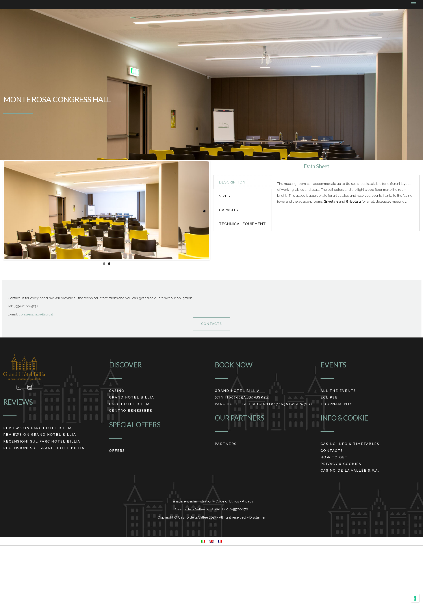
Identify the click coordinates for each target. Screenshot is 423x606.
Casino (117, 391)
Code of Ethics (227, 501)
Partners (226, 444)
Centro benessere (130, 411)
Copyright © (168, 517)
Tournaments (337, 404)
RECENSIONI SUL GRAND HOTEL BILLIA (43, 448)
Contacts (211, 324)
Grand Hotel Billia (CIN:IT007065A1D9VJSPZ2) (242, 394)
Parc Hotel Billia (129, 404)
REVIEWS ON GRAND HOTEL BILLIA (39, 435)
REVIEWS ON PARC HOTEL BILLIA (37, 428)
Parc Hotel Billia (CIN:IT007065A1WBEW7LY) (264, 404)
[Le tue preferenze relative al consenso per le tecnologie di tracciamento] (415, 598)
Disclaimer (257, 517)
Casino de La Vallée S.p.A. (350, 471)
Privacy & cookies (341, 464)
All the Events (338, 391)
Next (215, 210)
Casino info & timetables (350, 444)
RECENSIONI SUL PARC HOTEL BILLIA (41, 441)
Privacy (247, 501)
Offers (117, 451)
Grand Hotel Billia (131, 397)
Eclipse (329, 397)
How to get (334, 457)
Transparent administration (191, 501)
